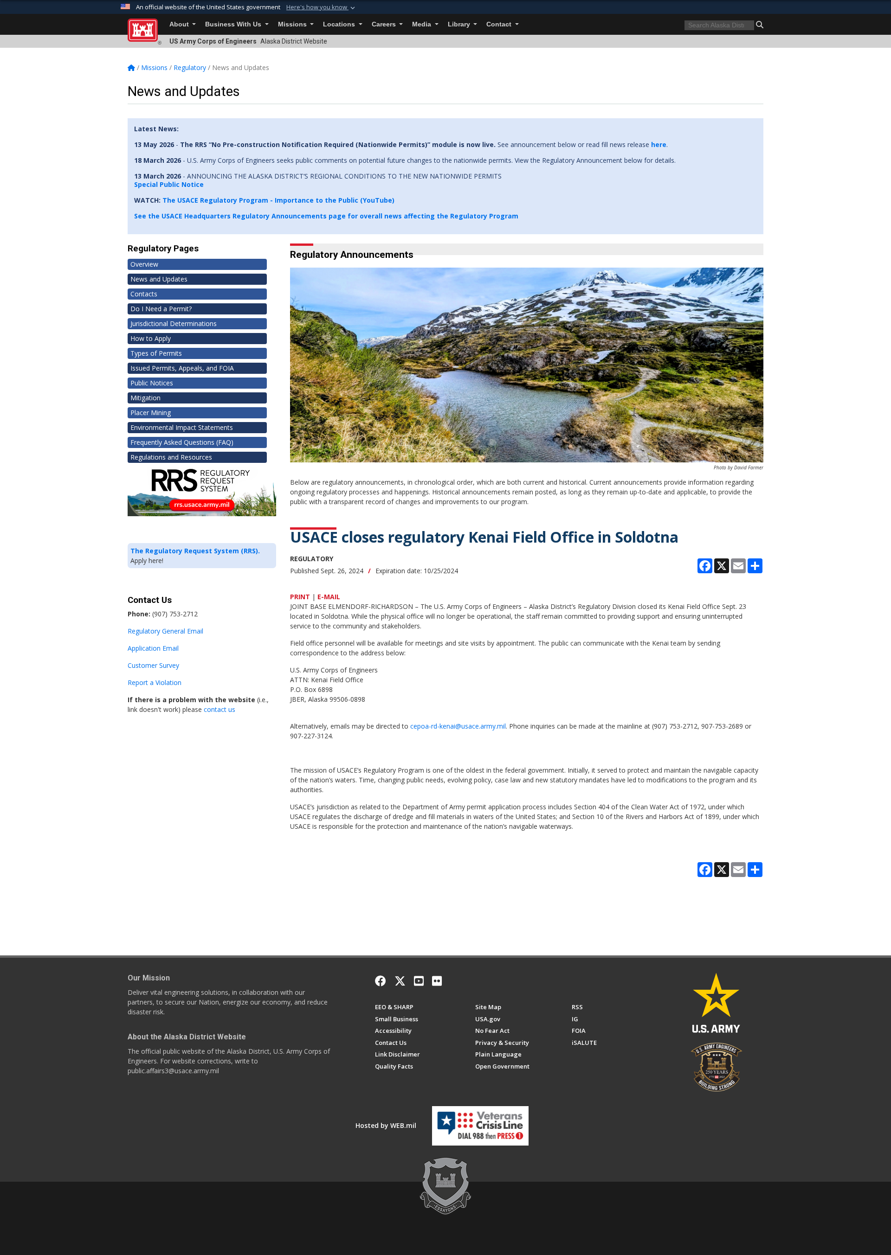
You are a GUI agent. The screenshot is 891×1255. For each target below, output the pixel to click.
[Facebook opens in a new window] (380, 981)
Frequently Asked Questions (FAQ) (181, 442)
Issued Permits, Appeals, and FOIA (182, 368)
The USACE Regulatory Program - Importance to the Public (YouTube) (278, 200)
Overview (144, 264)
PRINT (300, 596)
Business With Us (234, 24)
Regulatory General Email (165, 631)
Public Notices (151, 382)
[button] (321, 7)
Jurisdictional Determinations (173, 323)
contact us (219, 709)
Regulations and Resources (171, 457)
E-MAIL (328, 596)
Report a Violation (154, 682)
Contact (499, 24)
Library (460, 24)
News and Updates (158, 279)
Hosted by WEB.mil (385, 1125)
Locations (340, 24)
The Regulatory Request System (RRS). (195, 550)
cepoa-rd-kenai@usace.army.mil (458, 726)
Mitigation (145, 397)
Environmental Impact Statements (181, 427)
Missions (293, 24)
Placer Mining (150, 412)
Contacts (143, 293)
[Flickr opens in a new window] (437, 981)
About (180, 24)
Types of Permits (156, 353)
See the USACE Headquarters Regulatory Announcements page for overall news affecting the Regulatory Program (326, 215)
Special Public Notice (169, 184)
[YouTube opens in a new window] (419, 981)
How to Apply (150, 338)
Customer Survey (153, 665)
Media (422, 24)
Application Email (153, 648)
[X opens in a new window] (400, 981)
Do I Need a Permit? (161, 308)
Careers (385, 24)
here (658, 144)
